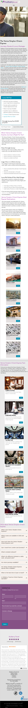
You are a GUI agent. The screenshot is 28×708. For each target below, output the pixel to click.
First (3, 598)
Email (3, 600)
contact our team (5, 193)
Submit (4, 624)
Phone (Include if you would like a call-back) (12, 606)
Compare (5, 114)
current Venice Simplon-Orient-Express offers (13, 66)
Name (3, 594)
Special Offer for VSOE (9, 116)
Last (15, 598)
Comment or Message (7, 611)
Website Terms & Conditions (12, 705)
